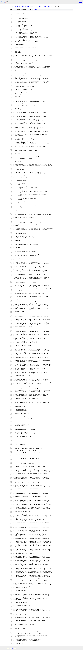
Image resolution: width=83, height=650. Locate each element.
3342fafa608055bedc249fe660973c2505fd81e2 (39, 6)
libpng (24, 6)
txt (77, 648)
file (36, 9)
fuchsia (12, 6)
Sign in (80, 2)
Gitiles (8, 648)
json (81, 648)
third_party (18, 6)
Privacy (11, 648)
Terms (15, 648)
